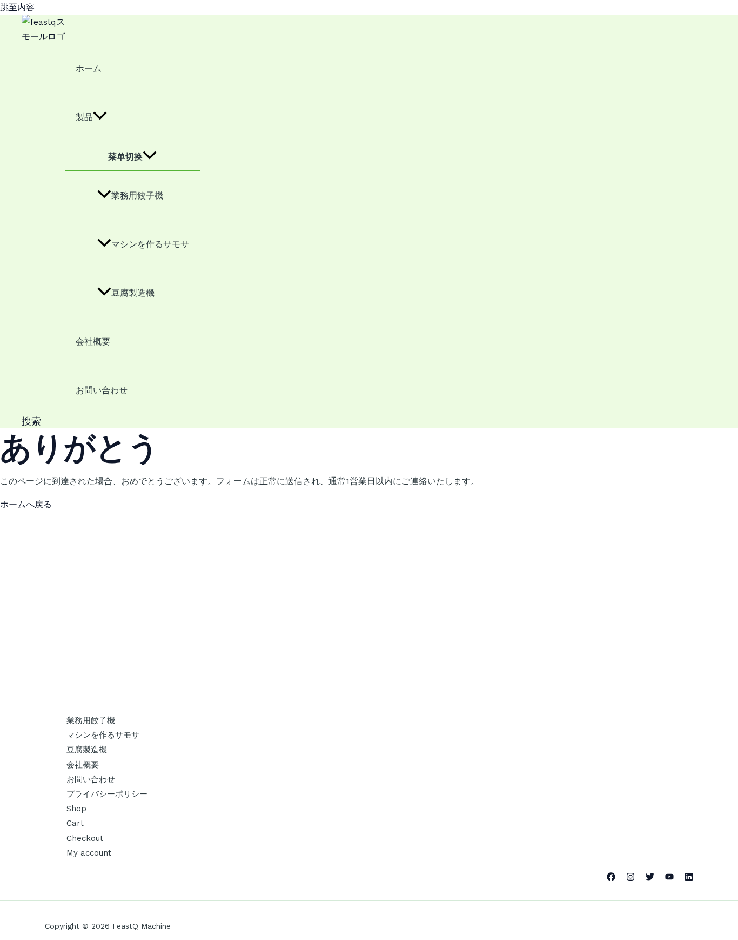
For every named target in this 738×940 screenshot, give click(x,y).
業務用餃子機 (137, 195)
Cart (75, 823)
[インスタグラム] (630, 878)
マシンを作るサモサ (150, 244)
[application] (100, 117)
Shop (76, 808)
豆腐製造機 (133, 293)
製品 (84, 117)
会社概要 (93, 341)
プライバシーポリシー (106, 794)
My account (88, 853)
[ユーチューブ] (669, 878)
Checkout (84, 838)
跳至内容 (17, 7)
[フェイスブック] (611, 878)
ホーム (89, 68)
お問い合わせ (102, 390)
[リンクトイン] (689, 878)
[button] (31, 421)
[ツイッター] (650, 878)
